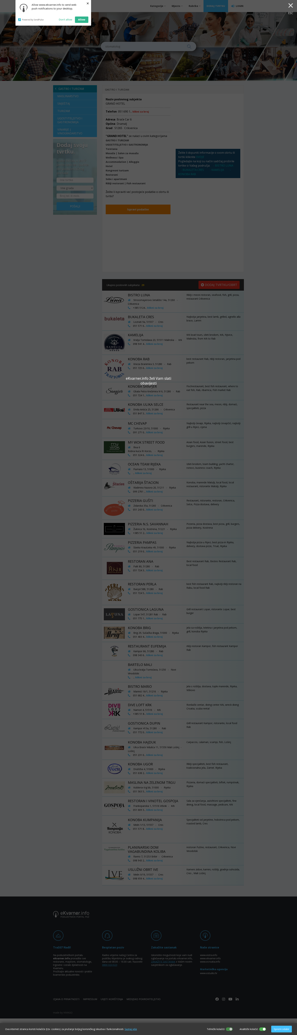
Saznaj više (131, 1029)
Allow (81, 19)
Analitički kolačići (249, 1029)
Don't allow (65, 19)
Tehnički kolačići (216, 1029)
